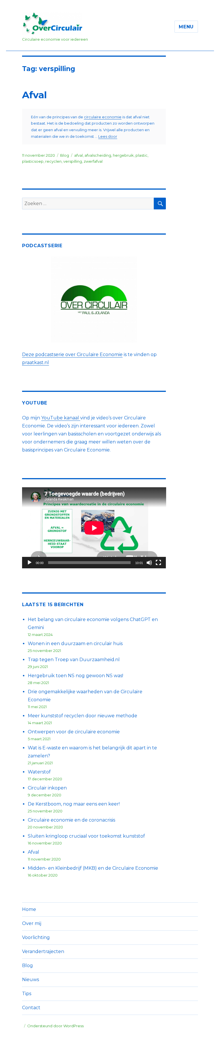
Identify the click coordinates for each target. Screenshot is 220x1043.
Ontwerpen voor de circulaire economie (74, 731)
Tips (26, 993)
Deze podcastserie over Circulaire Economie (72, 354)
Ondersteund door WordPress (55, 1026)
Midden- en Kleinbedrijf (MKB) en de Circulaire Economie (93, 868)
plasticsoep (33, 161)
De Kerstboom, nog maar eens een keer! (74, 804)
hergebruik (123, 155)
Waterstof (39, 772)
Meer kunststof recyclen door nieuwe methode (82, 715)
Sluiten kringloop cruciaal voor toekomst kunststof (86, 836)
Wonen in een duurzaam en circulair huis (75, 643)
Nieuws (30, 979)
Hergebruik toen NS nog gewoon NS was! (75, 675)
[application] (94, 527)
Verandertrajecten (43, 951)
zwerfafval (93, 161)
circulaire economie (102, 117)
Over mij (31, 923)
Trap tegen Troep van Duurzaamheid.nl (74, 659)
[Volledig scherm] (158, 562)
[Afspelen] (29, 562)
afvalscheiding (98, 155)
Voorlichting (36, 937)
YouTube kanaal (60, 418)
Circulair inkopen (47, 788)
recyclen (53, 161)
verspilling (72, 161)
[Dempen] (149, 562)
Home (29, 909)
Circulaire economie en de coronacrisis (71, 820)
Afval (34, 95)
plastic (141, 155)
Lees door (107, 136)
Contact (31, 1007)
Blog (64, 155)
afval (78, 155)
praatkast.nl (35, 362)
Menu (186, 27)
